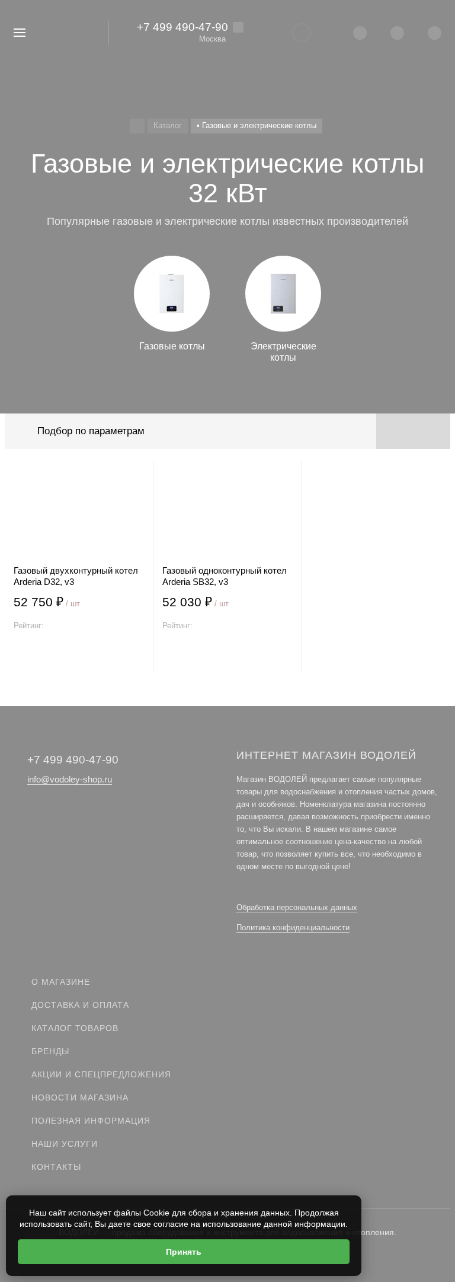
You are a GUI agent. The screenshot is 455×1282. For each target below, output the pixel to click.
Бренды (50, 1051)
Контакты (56, 1167)
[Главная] (137, 126)
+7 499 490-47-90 (182, 27)
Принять (183, 1251)
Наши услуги (64, 1144)
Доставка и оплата (80, 1005)
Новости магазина (80, 1097)
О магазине (60, 982)
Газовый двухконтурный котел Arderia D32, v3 (76, 576)
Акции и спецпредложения (101, 1074)
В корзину (78, 659)
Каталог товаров (74, 1028)
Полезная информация (90, 1120)
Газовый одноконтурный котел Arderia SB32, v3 (224, 576)
